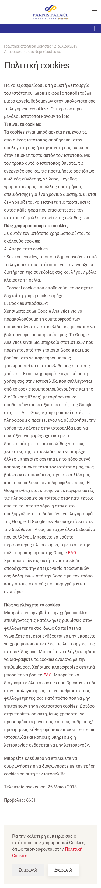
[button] (94, 12)
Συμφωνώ (28, 870)
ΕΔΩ (72, 552)
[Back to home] (50, 12)
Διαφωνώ (63, 870)
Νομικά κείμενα (47, 51)
